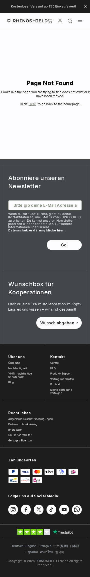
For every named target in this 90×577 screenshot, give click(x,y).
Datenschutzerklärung (22, 424)
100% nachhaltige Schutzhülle (20, 375)
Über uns (14, 362)
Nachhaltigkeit (17, 368)
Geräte (54, 362)
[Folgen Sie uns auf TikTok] (51, 510)
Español (32, 552)
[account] (60, 21)
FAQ (53, 368)
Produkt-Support (61, 373)
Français (45, 546)
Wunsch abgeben (57, 322)
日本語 (74, 546)
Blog (11, 382)
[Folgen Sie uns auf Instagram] (13, 510)
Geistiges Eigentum (20, 440)
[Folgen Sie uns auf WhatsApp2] (77, 510)
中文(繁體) (61, 546)
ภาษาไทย (46, 552)
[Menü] (80, 21)
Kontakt (55, 384)
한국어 (59, 552)
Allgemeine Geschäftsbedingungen (30, 418)
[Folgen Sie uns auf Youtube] (64, 510)
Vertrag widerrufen (62, 379)
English (31, 546)
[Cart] (50, 21)
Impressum (15, 429)
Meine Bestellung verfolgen (61, 391)
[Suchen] (70, 21)
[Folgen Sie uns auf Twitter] (39, 510)
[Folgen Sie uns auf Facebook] (26, 510)
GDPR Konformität (20, 434)
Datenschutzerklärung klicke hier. (36, 230)
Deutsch (17, 546)
